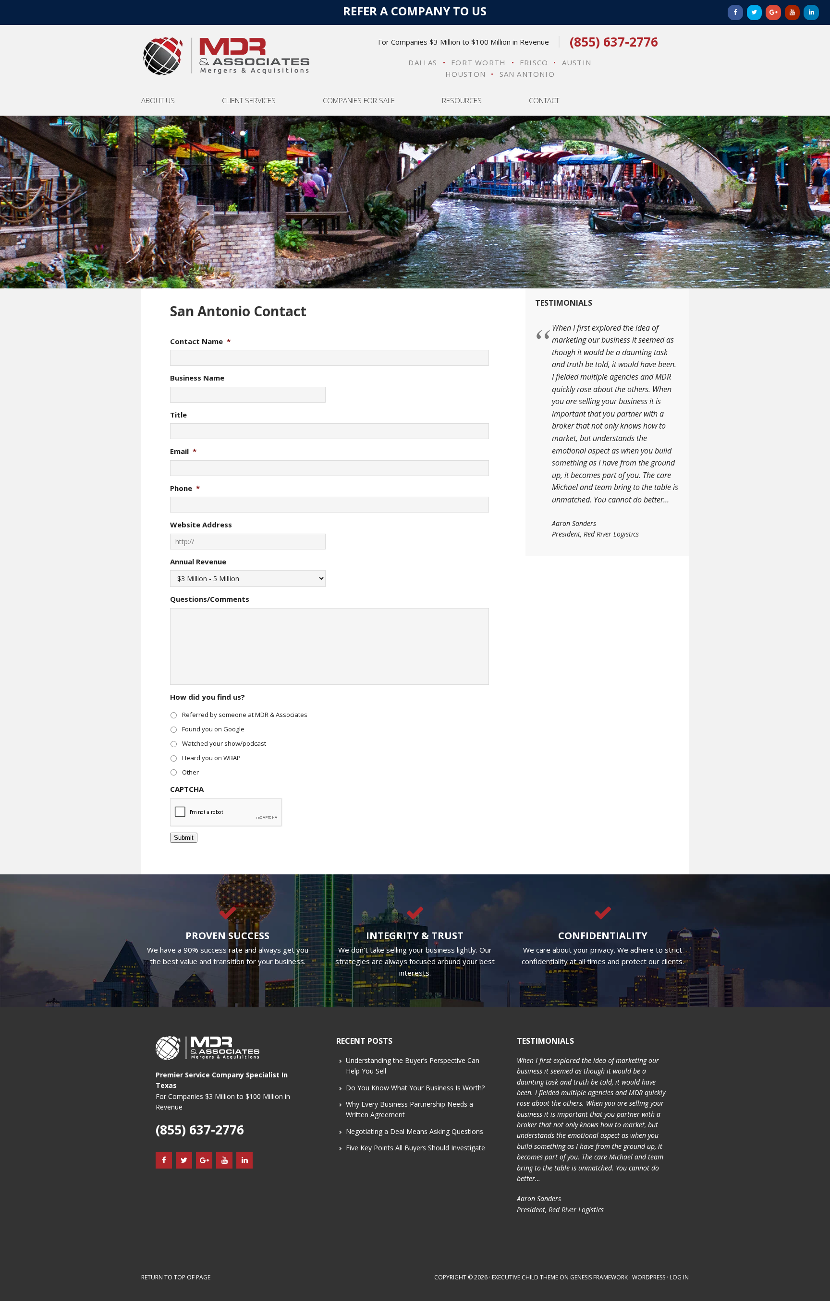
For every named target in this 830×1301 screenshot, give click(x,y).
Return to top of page (175, 1277)
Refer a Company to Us (415, 11)
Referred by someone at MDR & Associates (244, 714)
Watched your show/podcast (224, 743)
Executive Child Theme (525, 1277)
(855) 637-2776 (614, 41)
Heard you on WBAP (211, 757)
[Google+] (773, 12)
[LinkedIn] (811, 12)
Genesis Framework (599, 1277)
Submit (184, 837)
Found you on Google (213, 729)
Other (190, 772)
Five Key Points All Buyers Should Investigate (415, 1147)
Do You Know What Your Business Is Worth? (415, 1087)
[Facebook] (735, 12)
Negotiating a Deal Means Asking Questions (414, 1131)
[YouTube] (792, 12)
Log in (679, 1277)
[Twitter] (754, 12)
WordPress (648, 1277)
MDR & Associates (226, 56)
